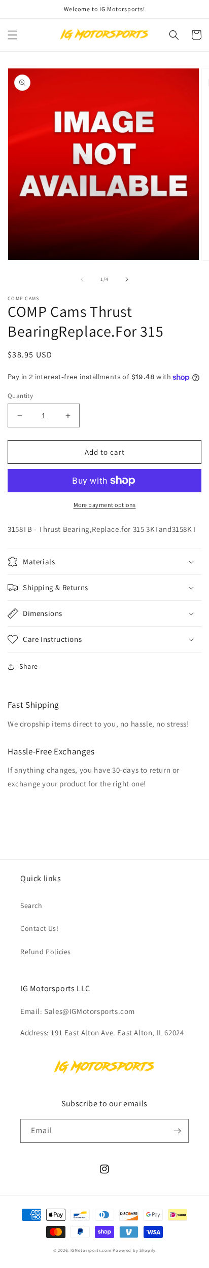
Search (31, 905)
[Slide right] (127, 279)
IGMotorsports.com (91, 1250)
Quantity (20, 395)
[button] (13, 35)
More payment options (105, 505)
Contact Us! (39, 928)
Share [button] (28, 666)
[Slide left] (82, 279)
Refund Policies (45, 951)
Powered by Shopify (134, 1250)
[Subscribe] (177, 1131)
